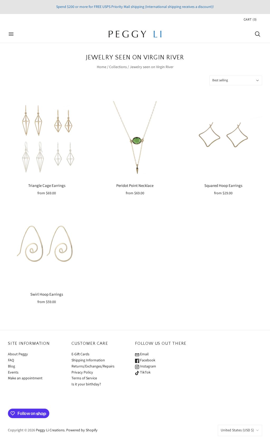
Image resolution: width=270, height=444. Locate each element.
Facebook (147, 360)
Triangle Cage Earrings (46, 185)
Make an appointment (25, 378)
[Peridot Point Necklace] (135, 140)
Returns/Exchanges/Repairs (92, 366)
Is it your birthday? (86, 384)
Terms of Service (84, 378)
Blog (11, 366)
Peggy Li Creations (50, 430)
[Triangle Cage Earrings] (47, 140)
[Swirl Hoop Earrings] (47, 248)
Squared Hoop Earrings (223, 185)
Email (144, 354)
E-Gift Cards (80, 354)
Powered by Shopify (82, 430)
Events (13, 372)
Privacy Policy (82, 372)
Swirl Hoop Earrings (46, 294)
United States (237, 430)
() (250, 19)
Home (101, 67)
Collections (118, 67)
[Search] (257, 34)
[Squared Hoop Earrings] (223, 140)
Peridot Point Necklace (134, 185)
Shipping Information (88, 360)
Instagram (147, 366)
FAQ (11, 360)
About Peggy (18, 354)
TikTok (145, 372)
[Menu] (11, 34)
